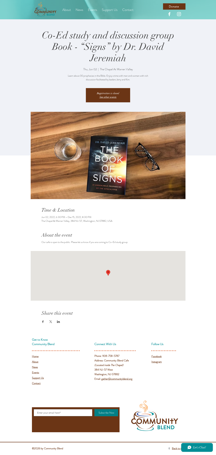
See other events (108, 97)
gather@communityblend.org (116, 379)
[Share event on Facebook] (42, 321)
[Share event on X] (50, 321)
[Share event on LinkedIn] (58, 321)
